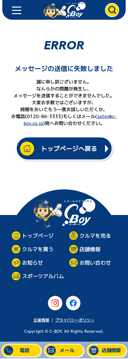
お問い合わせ (95, 263)
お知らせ (32, 262)
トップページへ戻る (69, 148)
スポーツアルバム (43, 276)
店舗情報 (89, 249)
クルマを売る (95, 236)
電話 (25, 350)
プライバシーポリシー (75, 320)
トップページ (37, 236)
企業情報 (41, 320)
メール (67, 350)
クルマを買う (37, 249)
